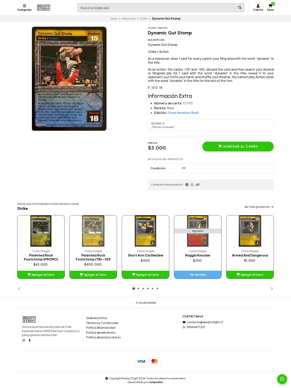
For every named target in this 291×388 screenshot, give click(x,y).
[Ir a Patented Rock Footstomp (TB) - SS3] (93, 231)
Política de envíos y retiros (103, 337)
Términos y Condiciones (102, 322)
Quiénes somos (96, 317)
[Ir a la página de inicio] (43, 8)
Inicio (114, 18)
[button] (198, 184)
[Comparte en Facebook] (187, 184)
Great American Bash (183, 113)
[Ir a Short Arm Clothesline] (145, 231)
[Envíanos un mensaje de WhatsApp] (282, 379)
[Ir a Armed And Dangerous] (250, 231)
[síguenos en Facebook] (30, 340)
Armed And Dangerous (250, 255)
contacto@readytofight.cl (205, 322)
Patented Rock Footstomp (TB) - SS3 (93, 257)
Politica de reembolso (101, 332)
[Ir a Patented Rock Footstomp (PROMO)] (41, 231)
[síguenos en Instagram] (24, 340)
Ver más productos (257, 206)
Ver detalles (198, 274)
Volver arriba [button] (147, 303)
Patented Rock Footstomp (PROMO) (41, 257)
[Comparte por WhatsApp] (192, 184)
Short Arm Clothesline (145, 255)
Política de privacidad (100, 327)
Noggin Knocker (198, 255)
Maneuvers (129, 18)
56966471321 (196, 327)
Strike (143, 18)
